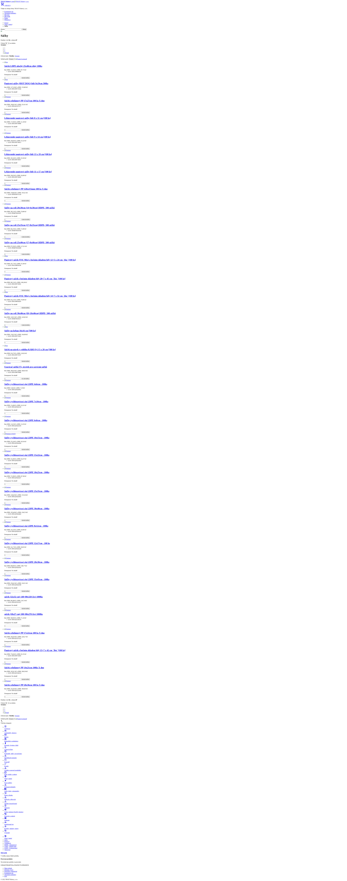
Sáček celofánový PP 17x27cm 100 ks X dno (24, 101)
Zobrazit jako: (5, 56)
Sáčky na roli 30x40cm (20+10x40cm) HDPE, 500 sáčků (30, 313)
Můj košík (7, 16)
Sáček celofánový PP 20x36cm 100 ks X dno (24, 685)
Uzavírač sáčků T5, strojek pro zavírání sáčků (25, 367)
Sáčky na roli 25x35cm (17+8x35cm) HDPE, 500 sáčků (29, 225)
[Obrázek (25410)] (10, 434)
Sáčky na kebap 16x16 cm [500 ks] (20, 330)
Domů (6, 23)
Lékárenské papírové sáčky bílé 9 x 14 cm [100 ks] (27, 137)
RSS (5, 876)
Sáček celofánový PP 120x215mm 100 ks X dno (26, 189)
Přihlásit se (7, 20)
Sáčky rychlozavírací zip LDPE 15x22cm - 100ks (26, 455)
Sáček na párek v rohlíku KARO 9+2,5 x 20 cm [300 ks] (30, 349)
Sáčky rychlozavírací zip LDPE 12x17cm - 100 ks (27, 543)
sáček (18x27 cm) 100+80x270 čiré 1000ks (23, 614)
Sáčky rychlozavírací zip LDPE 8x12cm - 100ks (26, 526)
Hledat (3, 29)
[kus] (6, 62)
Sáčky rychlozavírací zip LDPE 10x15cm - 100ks (26, 438)
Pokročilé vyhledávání (10, 871)
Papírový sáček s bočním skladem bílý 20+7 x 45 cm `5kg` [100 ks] (34, 278)
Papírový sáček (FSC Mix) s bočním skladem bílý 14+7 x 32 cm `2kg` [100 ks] (40, 296)
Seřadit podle (4, 59)
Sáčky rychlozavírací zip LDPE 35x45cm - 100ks (26, 579)
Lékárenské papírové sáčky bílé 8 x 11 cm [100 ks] (27, 118)
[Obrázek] (7, 97)
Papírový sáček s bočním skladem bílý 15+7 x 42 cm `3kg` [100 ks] (34, 650)
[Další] (6, 53)
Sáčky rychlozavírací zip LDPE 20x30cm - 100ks (26, 562)
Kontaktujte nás (8, 11)
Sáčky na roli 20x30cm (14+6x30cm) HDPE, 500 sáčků (29, 208)
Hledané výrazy (8, 870)
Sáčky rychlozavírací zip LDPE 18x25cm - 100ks (26, 472)
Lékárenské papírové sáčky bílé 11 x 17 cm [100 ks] (28, 171)
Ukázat (3, 43)
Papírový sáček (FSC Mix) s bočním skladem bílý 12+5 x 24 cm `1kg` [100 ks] (40, 260)
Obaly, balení (8, 24)
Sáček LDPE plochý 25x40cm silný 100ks (23, 66)
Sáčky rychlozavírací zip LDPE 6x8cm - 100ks (25, 420)
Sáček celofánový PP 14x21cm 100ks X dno (24, 667)
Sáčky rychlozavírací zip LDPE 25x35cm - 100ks (26, 491)
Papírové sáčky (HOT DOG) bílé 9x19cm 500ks (26, 83)
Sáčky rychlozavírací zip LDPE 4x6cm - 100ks (25, 384)
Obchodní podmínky (10, 13)
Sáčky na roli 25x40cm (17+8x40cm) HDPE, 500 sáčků (29, 242)
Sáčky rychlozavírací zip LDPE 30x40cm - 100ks (26, 508)
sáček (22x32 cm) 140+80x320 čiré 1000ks (23, 597)
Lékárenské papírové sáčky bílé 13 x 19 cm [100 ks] (28, 154)
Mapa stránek (8, 868)
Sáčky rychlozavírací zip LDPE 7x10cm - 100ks (26, 401)
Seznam (17, 56)
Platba (6, 18)
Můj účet (6, 15)
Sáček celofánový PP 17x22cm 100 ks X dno (24, 633)
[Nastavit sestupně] (21, 59)
